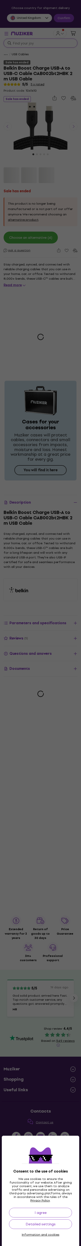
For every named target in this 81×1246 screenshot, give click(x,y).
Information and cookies (40, 1235)
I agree (41, 1212)
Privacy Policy (40, 1200)
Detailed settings (41, 1224)
